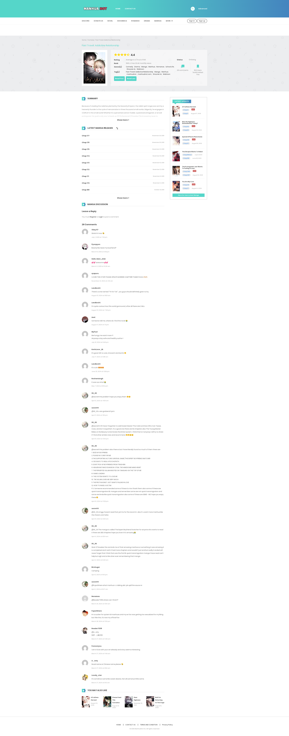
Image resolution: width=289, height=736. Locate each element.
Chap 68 (186, 140)
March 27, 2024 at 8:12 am (101, 683)
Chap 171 (85, 176)
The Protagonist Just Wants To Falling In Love (192, 167)
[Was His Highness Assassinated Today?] (176, 126)
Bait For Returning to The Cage (159, 700)
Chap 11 (185, 113)
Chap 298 (186, 171)
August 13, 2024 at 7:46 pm (101, 310)
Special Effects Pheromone (192, 137)
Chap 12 (185, 110)
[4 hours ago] (193, 126)
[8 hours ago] (194, 171)
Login (101, 217)
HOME (117, 9)
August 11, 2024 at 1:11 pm (100, 325)
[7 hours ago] (193, 139)
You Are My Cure (188, 182)
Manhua (157, 21)
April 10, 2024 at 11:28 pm (100, 501)
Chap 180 (186, 158)
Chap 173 (85, 163)
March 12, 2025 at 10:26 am (101, 266)
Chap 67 (186, 143)
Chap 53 (186, 130)
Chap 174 (86, 156)
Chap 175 (85, 149)
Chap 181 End (187, 155)
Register (93, 217)
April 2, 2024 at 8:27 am (100, 589)
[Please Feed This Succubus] (107, 702)
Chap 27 (186, 188)
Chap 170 (86, 183)
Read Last (131, 78)
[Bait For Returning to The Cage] (150, 702)
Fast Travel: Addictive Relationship (108, 40)
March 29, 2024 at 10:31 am (101, 604)
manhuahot (131, 74)
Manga (144, 67)
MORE (168, 21)
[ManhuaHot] (95, 8)
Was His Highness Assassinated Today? (190, 122)
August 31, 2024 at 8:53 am (101, 295)
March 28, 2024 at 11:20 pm (101, 621)
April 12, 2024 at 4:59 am (100, 401)
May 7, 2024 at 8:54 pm (100, 386)
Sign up (202, 21)
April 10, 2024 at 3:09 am (100, 519)
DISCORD (85, 21)
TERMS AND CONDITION (148, 725)
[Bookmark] (198, 66)
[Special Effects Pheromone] (176, 141)
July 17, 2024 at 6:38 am (100, 357)
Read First (119, 78)
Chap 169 (85, 190)
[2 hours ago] (193, 109)
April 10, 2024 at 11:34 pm (100, 439)
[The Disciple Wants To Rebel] (176, 156)
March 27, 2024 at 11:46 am (101, 639)
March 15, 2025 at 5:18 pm (100, 252)
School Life (170, 67)
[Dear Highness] (129, 702)
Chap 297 (186, 175)
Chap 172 (85, 169)
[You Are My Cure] (176, 186)
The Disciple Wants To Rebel (192, 152)
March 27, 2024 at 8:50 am (101, 668)
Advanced (202, 9)
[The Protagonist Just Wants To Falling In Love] (176, 171)
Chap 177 (85, 136)
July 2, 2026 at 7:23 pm (99, 237)
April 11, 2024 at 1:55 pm (100, 415)
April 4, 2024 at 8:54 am (100, 536)
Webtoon (140, 69)
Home (84, 40)
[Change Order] (117, 128)
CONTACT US (130, 9)
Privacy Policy (167, 725)
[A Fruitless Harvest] (86, 702)
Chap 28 (186, 185)
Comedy (91, 40)
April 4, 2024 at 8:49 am (100, 560)
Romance (135, 21)
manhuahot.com (144, 74)
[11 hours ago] (193, 184)
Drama (147, 21)
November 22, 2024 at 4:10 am (102, 281)
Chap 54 (186, 126)
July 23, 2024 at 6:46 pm (100, 342)
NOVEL (110, 21)
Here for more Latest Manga (188, 195)
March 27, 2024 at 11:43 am (101, 654)
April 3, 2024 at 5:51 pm (100, 575)
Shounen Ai (122, 21)
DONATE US (98, 21)
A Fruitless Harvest (189, 107)
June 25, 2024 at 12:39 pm (101, 371)
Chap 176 (85, 142)
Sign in (192, 21)
